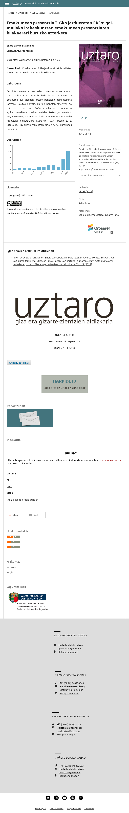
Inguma (11, 473)
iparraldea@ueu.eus (69, 648)
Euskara (11, 567)
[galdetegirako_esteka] (30, 425)
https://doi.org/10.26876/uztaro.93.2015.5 (36, 59)
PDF (85, 117)
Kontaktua (89, 808)
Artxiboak (23, 12)
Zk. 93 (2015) (38, 12)
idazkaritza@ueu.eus (71, 689)
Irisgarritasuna (74, 808)
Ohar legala (40, 808)
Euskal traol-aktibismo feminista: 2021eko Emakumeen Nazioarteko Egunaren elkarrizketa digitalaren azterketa (64, 261)
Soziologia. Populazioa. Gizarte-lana (99, 214)
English (11, 572)
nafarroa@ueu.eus (69, 772)
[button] (16, 515)
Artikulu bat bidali (19, 362)
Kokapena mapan (68, 652)
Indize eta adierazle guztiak (22, 499)
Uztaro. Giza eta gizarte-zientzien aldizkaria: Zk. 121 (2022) (59, 264)
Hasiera (10, 12)
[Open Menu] (6, 3)
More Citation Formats (92, 175)
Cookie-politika (56, 808)
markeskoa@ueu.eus (68, 731)
